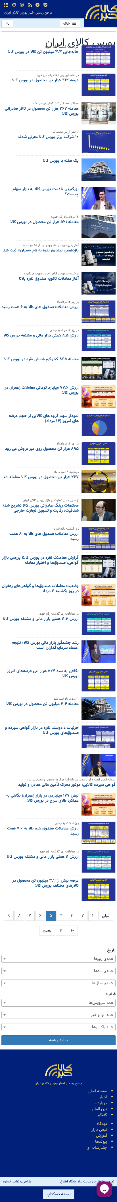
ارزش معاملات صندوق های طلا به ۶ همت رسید (40, 307)
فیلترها (110, 994)
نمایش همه (58, 1040)
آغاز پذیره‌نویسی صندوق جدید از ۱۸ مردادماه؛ (50, 246)
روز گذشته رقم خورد (66, 529)
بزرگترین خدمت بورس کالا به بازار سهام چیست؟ (45, 192)
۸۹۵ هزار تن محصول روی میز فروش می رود (42, 449)
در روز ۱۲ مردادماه (68, 302)
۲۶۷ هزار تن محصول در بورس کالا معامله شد (41, 478)
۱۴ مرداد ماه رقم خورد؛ (65, 217)
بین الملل (99, 1109)
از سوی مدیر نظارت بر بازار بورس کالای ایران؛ (50, 501)
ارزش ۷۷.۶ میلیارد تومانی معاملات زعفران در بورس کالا (42, 390)
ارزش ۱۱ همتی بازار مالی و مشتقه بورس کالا (43, 857)
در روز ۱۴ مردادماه (68, 444)
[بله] (45, 5)
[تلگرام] (37, 5)
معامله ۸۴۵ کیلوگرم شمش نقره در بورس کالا (41, 360)
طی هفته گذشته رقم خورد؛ (62, 47)
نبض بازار (99, 1130)
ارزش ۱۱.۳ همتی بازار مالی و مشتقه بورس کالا (41, 619)
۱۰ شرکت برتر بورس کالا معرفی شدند (48, 137)
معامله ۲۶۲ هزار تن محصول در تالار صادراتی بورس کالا (42, 111)
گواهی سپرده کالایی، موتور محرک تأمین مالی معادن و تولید (67, 785)
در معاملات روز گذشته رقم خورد (59, 614)
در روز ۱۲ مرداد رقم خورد (64, 331)
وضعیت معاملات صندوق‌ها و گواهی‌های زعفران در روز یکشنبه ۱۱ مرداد (40, 589)
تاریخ (111, 950)
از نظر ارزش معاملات (66, 132)
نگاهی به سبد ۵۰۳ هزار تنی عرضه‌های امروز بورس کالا (43, 674)
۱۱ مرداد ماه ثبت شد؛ (66, 699)
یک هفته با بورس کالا (61, 161)
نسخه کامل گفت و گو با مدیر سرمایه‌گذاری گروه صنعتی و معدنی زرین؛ (71, 780)
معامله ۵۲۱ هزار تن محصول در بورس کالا (44, 222)
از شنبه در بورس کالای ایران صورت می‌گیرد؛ (51, 274)
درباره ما (100, 1103)
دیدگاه (102, 1124)
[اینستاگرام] (21, 5)
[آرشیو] (6, 5)
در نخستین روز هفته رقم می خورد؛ (57, 75)
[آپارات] (14, 5)
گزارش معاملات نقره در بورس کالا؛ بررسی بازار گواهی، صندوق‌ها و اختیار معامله (40, 560)
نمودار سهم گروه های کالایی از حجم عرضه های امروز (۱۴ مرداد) (44, 419)
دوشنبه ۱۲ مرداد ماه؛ (66, 472)
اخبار (103, 1097)
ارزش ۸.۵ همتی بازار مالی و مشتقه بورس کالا (41, 336)
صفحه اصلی (97, 1091)
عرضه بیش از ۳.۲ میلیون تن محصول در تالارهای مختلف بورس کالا (45, 883)
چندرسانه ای (97, 1147)
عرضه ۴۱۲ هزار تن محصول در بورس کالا (45, 81)
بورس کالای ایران (80, 43)
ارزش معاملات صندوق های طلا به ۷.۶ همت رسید (43, 831)
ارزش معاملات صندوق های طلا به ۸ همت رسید (44, 537)
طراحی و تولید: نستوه (17, 1181)
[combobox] (58, 959)
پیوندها (101, 1141)
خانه (67, 23)
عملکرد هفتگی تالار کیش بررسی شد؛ (55, 104)
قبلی (105, 916)
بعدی (47, 930)
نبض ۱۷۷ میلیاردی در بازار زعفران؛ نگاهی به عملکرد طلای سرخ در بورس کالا (42, 798)
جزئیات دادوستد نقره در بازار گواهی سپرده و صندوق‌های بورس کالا (42, 730)
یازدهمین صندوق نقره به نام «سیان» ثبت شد (41, 251)
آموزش (101, 1136)
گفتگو (102, 1115)
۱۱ (61, 930)
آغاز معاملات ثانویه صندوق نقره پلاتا (49, 279)
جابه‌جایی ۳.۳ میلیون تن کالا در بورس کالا (43, 52)
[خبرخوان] (29, 5)
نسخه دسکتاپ (59, 1194)
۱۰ (72, 930)
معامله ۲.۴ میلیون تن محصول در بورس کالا (42, 704)
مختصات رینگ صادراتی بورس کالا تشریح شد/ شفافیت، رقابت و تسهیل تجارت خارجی (41, 508)
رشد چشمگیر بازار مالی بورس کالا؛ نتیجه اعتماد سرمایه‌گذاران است (45, 645)
